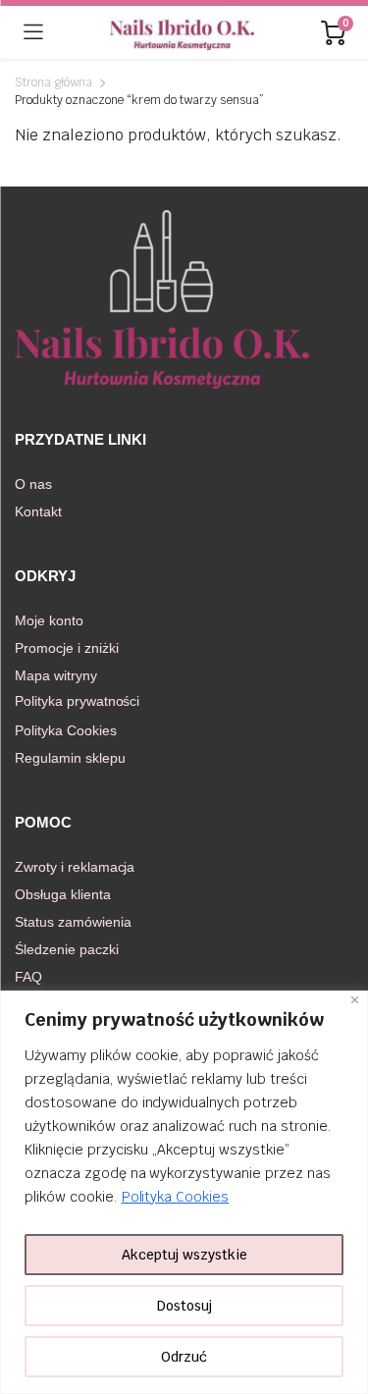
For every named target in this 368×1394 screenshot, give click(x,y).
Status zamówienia (73, 922)
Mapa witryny (56, 675)
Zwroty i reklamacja (74, 867)
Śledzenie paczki (67, 949)
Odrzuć (184, 1357)
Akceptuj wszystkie (184, 1254)
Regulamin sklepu (70, 758)
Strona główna (53, 82)
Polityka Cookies (176, 1197)
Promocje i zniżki (67, 648)
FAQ (28, 977)
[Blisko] (354, 999)
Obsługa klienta (63, 894)
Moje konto (49, 620)
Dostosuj (184, 1305)
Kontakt (38, 511)
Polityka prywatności (77, 701)
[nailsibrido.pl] (182, 32)
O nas (33, 484)
